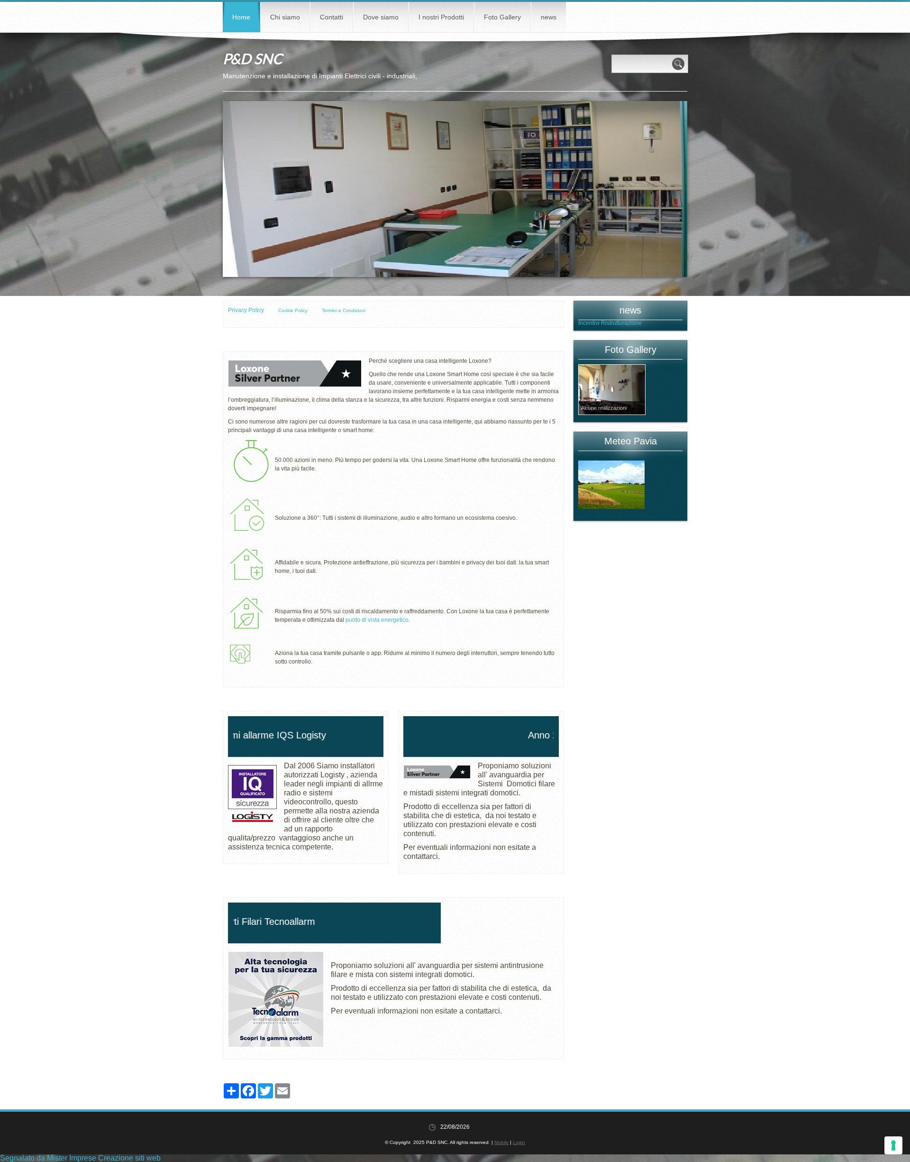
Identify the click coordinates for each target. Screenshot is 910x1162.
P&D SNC (252, 58)
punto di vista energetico (377, 620)
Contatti (331, 17)
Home (241, 17)
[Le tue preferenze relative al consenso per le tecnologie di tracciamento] (893, 1145)
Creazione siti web (129, 1158)
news (548, 17)
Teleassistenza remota (607, 323)
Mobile (501, 1142)
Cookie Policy (293, 310)
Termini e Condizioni (343, 310)
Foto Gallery (502, 17)
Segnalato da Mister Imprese (48, 1158)
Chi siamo (285, 17)
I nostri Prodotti (441, 17)
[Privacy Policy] (277, 310)
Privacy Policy (246, 310)
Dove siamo (381, 17)
